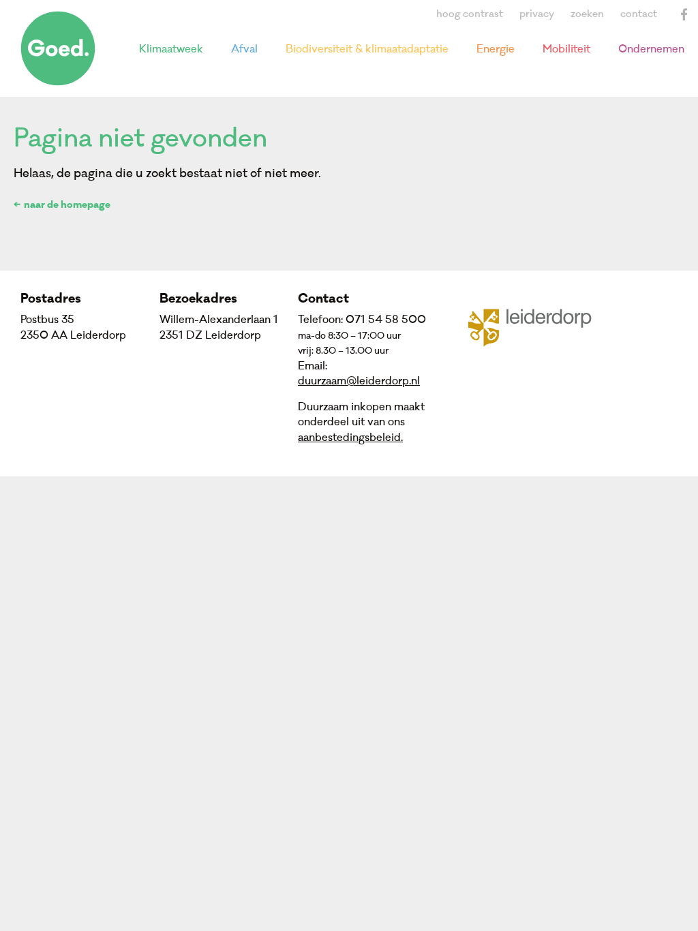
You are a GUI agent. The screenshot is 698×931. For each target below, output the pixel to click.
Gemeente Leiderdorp (538, 326)
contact (638, 13)
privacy (536, 13)
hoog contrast (469, 13)
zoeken (587, 13)
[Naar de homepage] (57, 48)
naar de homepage (67, 206)
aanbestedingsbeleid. (350, 437)
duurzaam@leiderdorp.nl (359, 381)
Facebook (684, 14)
